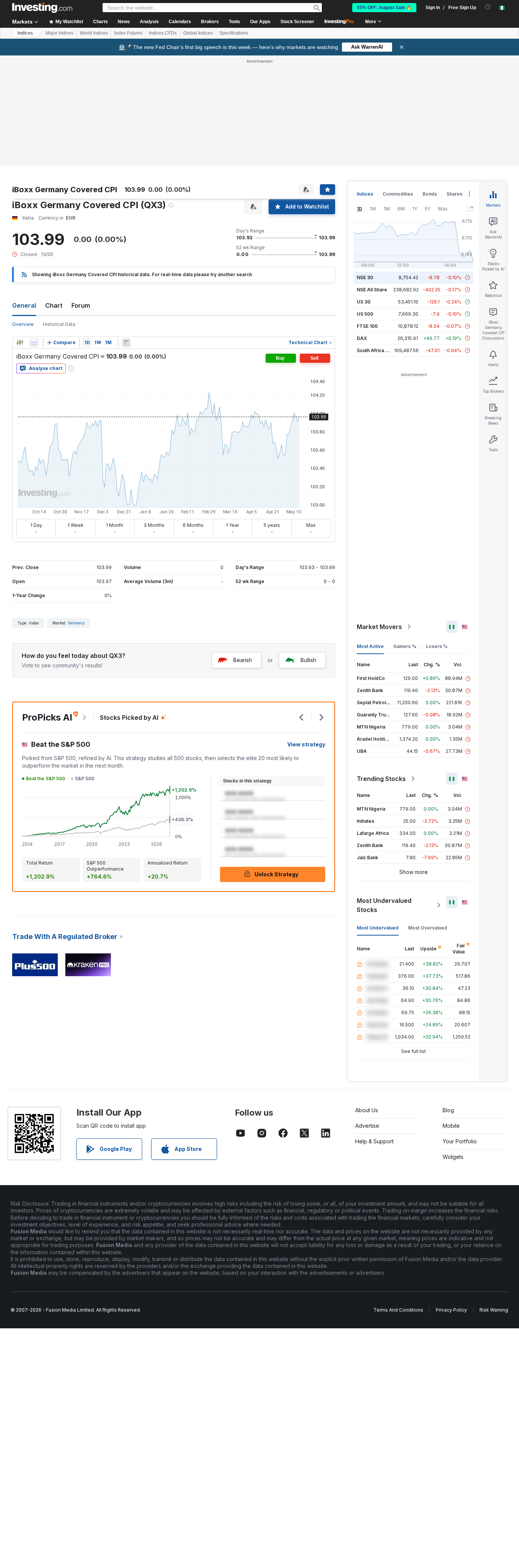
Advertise (367, 1125)
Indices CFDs (163, 33)
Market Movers (379, 627)
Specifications (233, 33)
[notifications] (488, 7)
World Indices (94, 33)
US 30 (363, 302)
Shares (454, 194)
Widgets (453, 1157)
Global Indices (198, 33)
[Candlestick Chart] (20, 342)
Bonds (429, 194)
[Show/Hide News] (126, 342)
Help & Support (374, 1141)
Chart (53, 305)
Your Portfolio (460, 1141)
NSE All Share (372, 289)
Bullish (308, 660)
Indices (25, 33)
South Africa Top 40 (379, 350)
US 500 (365, 314)
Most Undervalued (378, 928)
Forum (80, 305)
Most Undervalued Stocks (384, 905)
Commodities (398, 194)
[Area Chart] (34, 342)
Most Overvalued (427, 928)
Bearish (242, 660)
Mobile (451, 1125)
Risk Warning (493, 1310)
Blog (448, 1110)
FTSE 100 (367, 326)
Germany (76, 623)
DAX (362, 338)
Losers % (437, 646)
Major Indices (59, 33)
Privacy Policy (451, 1310)
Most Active (370, 646)
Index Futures (128, 33)
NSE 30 (365, 277)
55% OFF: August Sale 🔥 (384, 7)
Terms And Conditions (398, 1310)
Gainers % (404, 646)
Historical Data (59, 324)
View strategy (306, 744)
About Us (366, 1110)
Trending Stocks (381, 778)
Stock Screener (297, 21)
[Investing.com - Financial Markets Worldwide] (42, 7)
